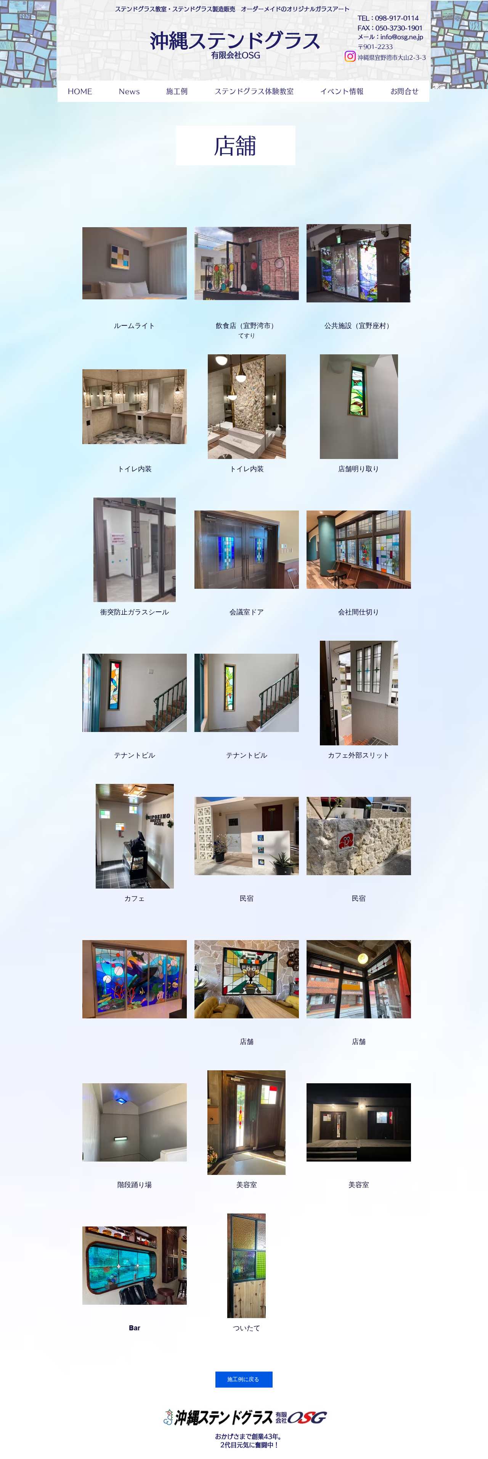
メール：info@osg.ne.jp (390, 37)
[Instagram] (350, 56)
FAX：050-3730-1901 (390, 28)
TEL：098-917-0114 (388, 18)
